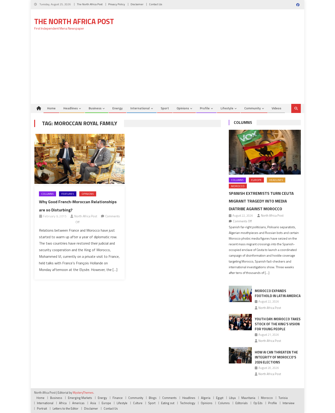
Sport (165, 108)
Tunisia (283, 397)
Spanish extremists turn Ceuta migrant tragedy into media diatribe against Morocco (261, 201)
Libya (232, 397)
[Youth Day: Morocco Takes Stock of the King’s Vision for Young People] (240, 322)
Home (51, 108)
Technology (187, 403)
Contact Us (155, 4)
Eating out (167, 403)
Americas (78, 403)
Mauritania (248, 397)
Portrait (42, 408)
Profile (205, 108)
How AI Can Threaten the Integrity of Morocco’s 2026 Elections (276, 357)
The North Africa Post (90, 4)
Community (252, 108)
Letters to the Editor (65, 408)
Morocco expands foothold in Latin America (278, 293)
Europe (256, 180)
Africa (63, 403)
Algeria (205, 397)
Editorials (241, 403)
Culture (137, 403)
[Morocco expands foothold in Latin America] (240, 294)
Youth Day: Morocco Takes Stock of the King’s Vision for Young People (278, 324)
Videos (276, 108)
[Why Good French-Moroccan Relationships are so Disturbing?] (79, 159)
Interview (288, 403)
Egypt (219, 397)
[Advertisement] (167, 70)
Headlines (70, 108)
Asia (93, 403)
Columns (47, 194)
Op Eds (258, 403)
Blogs (153, 397)
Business (95, 108)
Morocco (238, 186)
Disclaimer (137, 4)
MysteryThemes (83, 392)
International (140, 108)
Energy (117, 108)
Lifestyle (227, 108)
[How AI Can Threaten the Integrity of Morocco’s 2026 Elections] (240, 355)
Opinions (183, 108)
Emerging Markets (80, 397)
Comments (169, 397)
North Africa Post (85, 216)
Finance (118, 397)
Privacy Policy (116, 4)
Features (67, 194)
